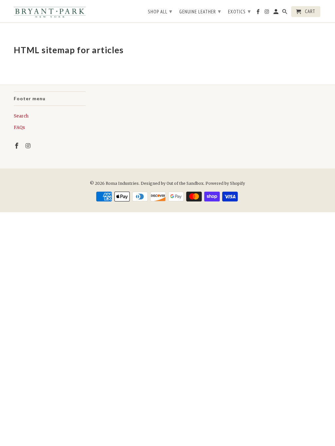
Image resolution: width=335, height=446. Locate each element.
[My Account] (276, 13)
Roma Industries (122, 183)
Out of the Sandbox (185, 183)
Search (21, 116)
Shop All (160, 11)
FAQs (19, 127)
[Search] (285, 13)
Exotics (239, 11)
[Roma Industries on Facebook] (17, 146)
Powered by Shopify (225, 183)
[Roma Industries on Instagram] (28, 146)
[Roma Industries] (50, 11)
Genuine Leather (200, 11)
